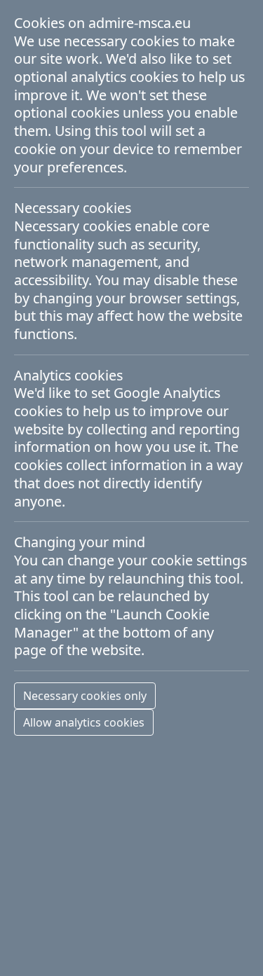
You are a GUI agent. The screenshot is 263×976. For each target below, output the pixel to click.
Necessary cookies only (85, 695)
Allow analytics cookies (83, 722)
